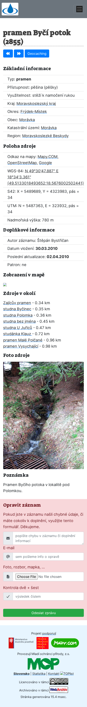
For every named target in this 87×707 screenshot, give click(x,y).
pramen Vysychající (20, 346)
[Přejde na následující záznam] (19, 54)
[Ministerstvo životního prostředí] (21, 643)
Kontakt (53, 674)
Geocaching (36, 53)
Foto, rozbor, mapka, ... (24, 567)
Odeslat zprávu (43, 613)
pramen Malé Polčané (22, 340)
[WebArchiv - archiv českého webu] (58, 690)
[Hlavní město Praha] (42, 643)
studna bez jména (19, 321)
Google (45, 162)
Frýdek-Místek (33, 111)
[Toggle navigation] (79, 9)
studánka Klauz (17, 333)
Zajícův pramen (17, 302)
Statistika (38, 674)
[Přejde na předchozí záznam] (8, 54)
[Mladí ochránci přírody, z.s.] (43, 664)
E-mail (8, 547)
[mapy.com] (65, 643)
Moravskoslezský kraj (36, 103)
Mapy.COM (47, 156)
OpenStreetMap (22, 162)
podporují (49, 633)
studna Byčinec (17, 309)
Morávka (27, 119)
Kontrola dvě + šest (21, 587)
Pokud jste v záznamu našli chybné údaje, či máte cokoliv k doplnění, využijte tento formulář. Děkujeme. (43, 520)
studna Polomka (18, 315)
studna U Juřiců (17, 327)
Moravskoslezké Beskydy (45, 135)
